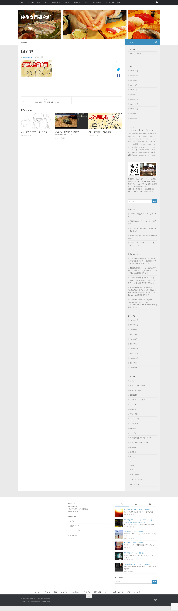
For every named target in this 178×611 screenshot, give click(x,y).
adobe (129, 131)
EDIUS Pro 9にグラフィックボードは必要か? (139, 525)
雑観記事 (133, 409)
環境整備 (133, 452)
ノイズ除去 (148, 144)
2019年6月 (133, 85)
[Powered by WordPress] (28, 601)
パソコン (140, 147)
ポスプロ (46, 3)
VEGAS (129, 136)
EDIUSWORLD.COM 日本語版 (78, 509)
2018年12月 (134, 99)
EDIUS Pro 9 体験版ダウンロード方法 (142, 258)
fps (148, 131)
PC (155, 133)
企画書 (140, 152)
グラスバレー (142, 139)
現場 (38, 3)
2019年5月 (133, 90)
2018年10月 (134, 109)
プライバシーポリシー (112, 3)
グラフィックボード (151, 139)
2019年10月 (134, 76)
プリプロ (30, 3)
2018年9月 (133, 114)
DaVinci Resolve (135, 131)
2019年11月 (134, 71)
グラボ (130, 141)
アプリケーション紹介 (137, 400)
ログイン (133, 470)
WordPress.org (135, 484)
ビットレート (146, 147)
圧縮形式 (145, 152)
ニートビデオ (141, 144)
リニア (130, 152)
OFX (146, 133)
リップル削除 (152, 150)
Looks (150, 131)
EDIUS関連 (56, 3)
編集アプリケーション (147, 155)
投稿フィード (134, 475)
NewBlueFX (141, 133)
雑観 (154, 155)
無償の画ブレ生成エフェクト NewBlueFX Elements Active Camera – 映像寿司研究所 (142, 292)
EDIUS (143, 130)
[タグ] (150, 504)
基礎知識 (77, 3)
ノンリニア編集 (134, 147)
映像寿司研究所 (36, 17)
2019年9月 (133, 80)
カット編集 (136, 139)
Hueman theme (46, 601)
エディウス (134, 136)
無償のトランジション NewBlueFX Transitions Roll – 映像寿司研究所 (142, 304)
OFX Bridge (151, 133)
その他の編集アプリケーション (141, 438)
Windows (133, 428)
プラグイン (67, 3)
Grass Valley (73, 506)
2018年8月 (133, 118)
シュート (134, 141)
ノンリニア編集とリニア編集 (99, 132)
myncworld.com (74, 511)
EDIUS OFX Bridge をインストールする (143, 278)
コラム (85, 3)
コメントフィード (136, 479)
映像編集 (136, 155)
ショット (139, 141)
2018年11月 (134, 104)
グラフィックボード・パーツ (140, 443)
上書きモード (135, 152)
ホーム (21, 3)
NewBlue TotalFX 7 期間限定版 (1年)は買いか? (139, 545)
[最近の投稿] (122, 504)
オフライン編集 (142, 136)
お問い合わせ (96, 3)
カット (147, 136)
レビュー (133, 404)
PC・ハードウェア (136, 419)
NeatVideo (134, 133)
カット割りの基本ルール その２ (34, 132)
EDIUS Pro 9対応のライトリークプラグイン (139, 512)
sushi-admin (27, 57)
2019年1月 (133, 95)
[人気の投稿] (136, 504)
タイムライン (146, 141)
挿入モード (150, 152)
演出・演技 (134, 414)
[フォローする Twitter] (156, 42)
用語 (140, 155)
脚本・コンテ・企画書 (137, 385)
